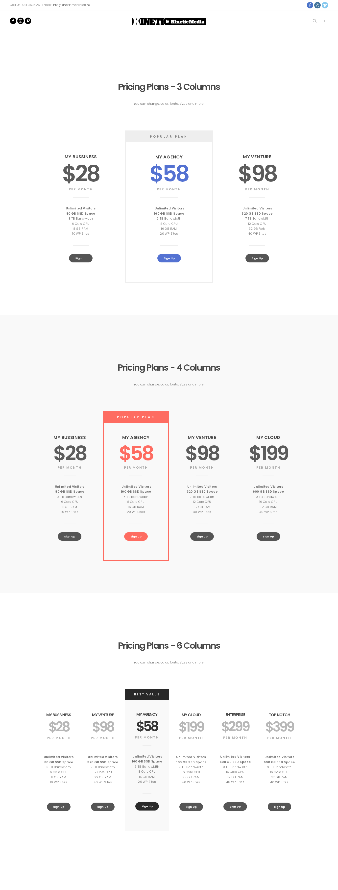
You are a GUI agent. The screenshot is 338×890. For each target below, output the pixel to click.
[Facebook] (310, 5)
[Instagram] (317, 5)
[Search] (314, 21)
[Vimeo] (325, 5)
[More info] (323, 21)
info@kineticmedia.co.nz (71, 5)
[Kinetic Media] (169, 21)
